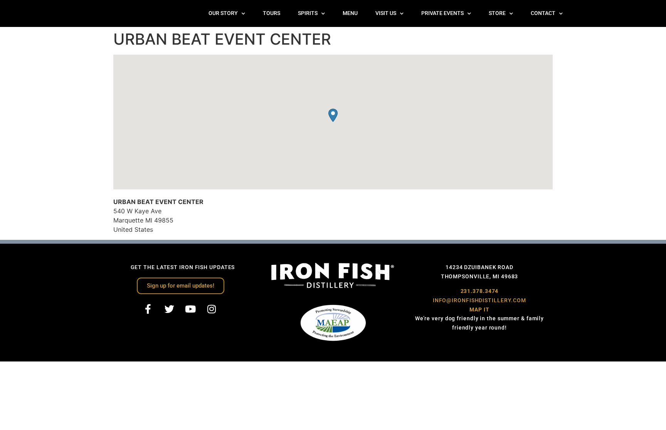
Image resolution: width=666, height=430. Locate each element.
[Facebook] (148, 309)
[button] (333, 115)
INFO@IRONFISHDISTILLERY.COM (479, 300)
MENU (350, 13)
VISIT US (385, 13)
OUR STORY (223, 13)
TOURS (271, 13)
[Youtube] (190, 309)
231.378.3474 (480, 291)
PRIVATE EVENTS (442, 13)
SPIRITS (308, 13)
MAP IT (479, 309)
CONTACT (543, 13)
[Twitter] (169, 309)
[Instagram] (211, 309)
